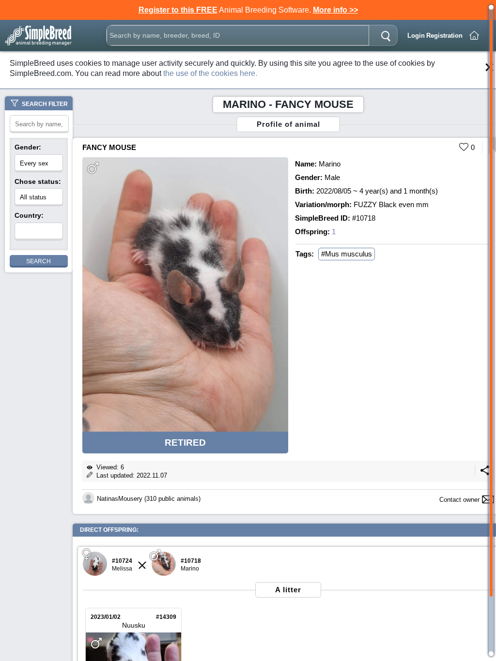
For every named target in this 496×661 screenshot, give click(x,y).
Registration (444, 35)
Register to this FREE (178, 10)
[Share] (485, 473)
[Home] (474, 35)
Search (38, 261)
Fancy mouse (109, 147)
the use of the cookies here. (210, 73)
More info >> (335, 10)
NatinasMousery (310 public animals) (149, 498)
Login (416, 35)
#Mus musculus (346, 254)
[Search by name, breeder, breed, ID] (385, 35)
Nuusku (133, 625)
